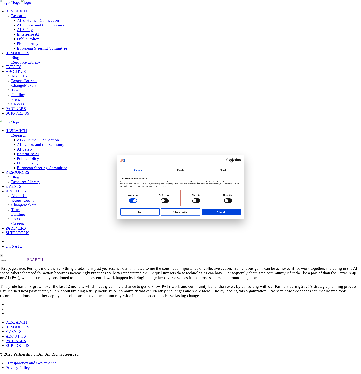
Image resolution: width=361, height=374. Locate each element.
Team (15, 90)
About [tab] (223, 170)
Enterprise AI (28, 34)
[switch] (165, 200)
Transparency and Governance (31, 363)
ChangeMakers (23, 85)
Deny (140, 212)
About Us (19, 76)
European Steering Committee (42, 48)
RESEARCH (16, 11)
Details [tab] (180, 170)
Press (15, 99)
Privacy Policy (18, 367)
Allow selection (180, 212)
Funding (18, 94)
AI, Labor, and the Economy (40, 25)
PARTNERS (16, 108)
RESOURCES (17, 53)
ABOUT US (16, 71)
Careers (17, 104)
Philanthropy (27, 43)
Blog (15, 57)
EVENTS (13, 66)
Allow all (221, 212)
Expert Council (24, 80)
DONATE (14, 246)
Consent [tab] (138, 170)
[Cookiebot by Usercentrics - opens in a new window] (228, 160)
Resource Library (25, 62)
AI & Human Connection (38, 20)
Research (18, 15)
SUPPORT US (17, 113)
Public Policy (28, 39)
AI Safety (25, 29)
